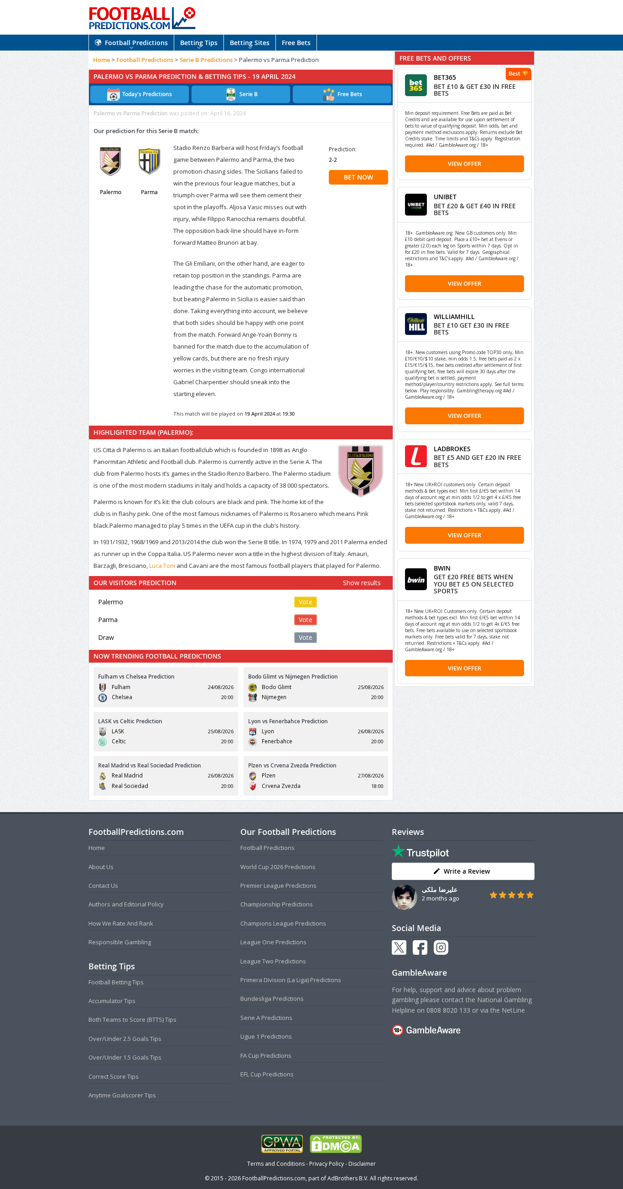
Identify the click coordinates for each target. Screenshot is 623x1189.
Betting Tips (199, 42)
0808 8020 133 (448, 1010)
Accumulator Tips (111, 1001)
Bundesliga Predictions (272, 998)
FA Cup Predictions (265, 1055)
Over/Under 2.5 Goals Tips (124, 1039)
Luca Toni (162, 565)
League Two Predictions (273, 961)
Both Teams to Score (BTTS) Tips (132, 1019)
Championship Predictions (276, 904)
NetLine (513, 1010)
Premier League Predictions (278, 885)
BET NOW (358, 177)
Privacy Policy (326, 1164)
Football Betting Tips (116, 982)
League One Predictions (273, 942)
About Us (101, 867)
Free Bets (296, 42)
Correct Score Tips (113, 1076)
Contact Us (103, 885)
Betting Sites (250, 42)
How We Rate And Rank (120, 923)
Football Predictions (136, 42)
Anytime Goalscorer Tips (122, 1095)
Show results (362, 582)
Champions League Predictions (283, 923)
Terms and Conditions (276, 1164)
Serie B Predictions (206, 60)
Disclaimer (362, 1164)
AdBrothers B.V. (348, 1178)
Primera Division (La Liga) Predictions (290, 980)
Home (101, 60)
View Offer (464, 164)
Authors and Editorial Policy (126, 904)
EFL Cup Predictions (267, 1074)
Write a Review (467, 871)
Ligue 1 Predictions (266, 1036)
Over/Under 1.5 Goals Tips (124, 1057)
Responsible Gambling (119, 942)
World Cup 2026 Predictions (278, 867)
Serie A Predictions (266, 1018)
